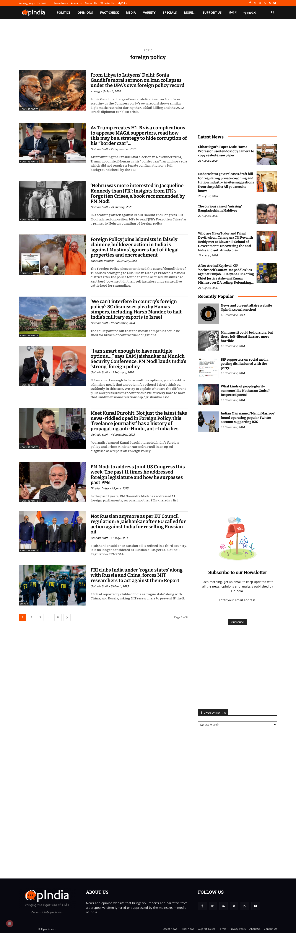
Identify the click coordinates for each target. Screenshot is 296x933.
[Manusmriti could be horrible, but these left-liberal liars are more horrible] (208, 341)
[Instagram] (254, 3)
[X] (264, 3)
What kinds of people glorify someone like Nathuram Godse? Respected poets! (245, 390)
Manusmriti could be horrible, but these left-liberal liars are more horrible (247, 337)
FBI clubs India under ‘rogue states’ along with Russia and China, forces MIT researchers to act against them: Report (137, 575)
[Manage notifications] (9, 923)
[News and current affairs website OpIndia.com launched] (208, 314)
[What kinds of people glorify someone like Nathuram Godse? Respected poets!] (208, 394)
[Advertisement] (237, 671)
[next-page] (67, 617)
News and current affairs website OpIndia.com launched (246, 308)
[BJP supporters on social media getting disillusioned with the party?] (208, 368)
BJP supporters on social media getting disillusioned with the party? (244, 364)
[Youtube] (274, 3)
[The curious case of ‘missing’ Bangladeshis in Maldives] (267, 214)
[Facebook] (249, 3)
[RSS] (259, 3)
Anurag (95, 91)
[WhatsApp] (269, 3)
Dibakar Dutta (100, 488)
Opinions (26, 273)
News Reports (29, 109)
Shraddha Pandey (102, 261)
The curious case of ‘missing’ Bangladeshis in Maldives (220, 208)
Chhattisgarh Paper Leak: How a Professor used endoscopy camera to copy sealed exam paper (226, 151)
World (24, 603)
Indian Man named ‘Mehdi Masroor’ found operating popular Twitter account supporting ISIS (248, 417)
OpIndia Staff (99, 149)
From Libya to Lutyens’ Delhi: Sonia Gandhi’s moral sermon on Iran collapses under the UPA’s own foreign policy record (137, 80)
